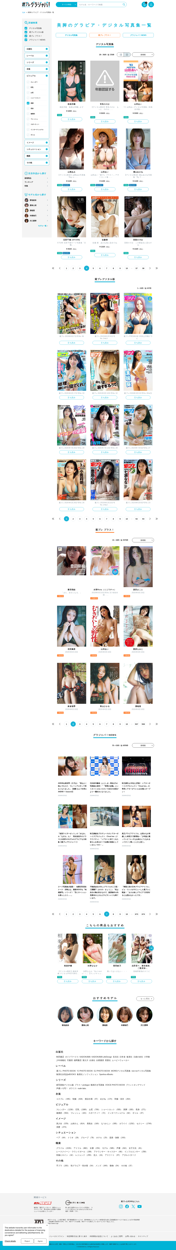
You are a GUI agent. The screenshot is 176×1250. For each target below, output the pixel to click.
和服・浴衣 (123, 1099)
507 (136, 724)
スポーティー (35, 124)
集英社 (129, 1057)
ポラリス (73, 1088)
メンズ (102, 1166)
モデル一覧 (42, 226)
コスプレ (64, 1099)
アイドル (81, 1148)
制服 (78, 1099)
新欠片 (85, 1060)
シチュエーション (34, 149)
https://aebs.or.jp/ (53, 1223)
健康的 (33, 113)
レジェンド (84, 1155)
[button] (151, 948)
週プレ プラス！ (35, 36)
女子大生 (136, 1148)
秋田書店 (60, 1057)
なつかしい (109, 1123)
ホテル (102, 1137)
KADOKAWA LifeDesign (102, 1057)
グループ (88, 1137)
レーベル (30, 56)
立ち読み (72, 119)
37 (137, 268)
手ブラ (63, 1166)
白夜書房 (100, 1060)
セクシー (145, 1123)
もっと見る (145, 999)
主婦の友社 (138, 1057)
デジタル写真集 (35, 28)
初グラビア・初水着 (82, 1166)
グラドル (64, 1148)
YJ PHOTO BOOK (85, 1071)
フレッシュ (34, 119)
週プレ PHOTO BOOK (66, 1071)
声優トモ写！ (62, 1088)
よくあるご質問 (117, 1236)
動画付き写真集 (97, 1085)
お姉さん (78, 1123)
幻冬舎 (122, 1057)
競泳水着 (92, 1099)
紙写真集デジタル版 (65, 1085)
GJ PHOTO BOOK (102, 1071)
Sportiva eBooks (106, 1074)
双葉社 (108, 1060)
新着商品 (28, 178)
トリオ (74, 1137)
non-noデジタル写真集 (141, 1071)
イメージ (30, 143)
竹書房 (70, 1060)
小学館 (147, 1057)
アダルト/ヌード (129, 1155)
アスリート (113, 1155)
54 (143, 519)
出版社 (29, 49)
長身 (32, 108)
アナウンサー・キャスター (108, 1151)
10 (127, 268)
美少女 (63, 1123)
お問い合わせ (130, 1236)
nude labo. (82, 1088)
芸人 (99, 1155)
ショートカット (36, 98)
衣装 (28, 69)
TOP (23, 12)
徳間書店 (78, 1060)
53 (137, 519)
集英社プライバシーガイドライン (51, 1236)
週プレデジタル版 (36, 32)
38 (143, 268)
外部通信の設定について (99, 1236)
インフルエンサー (135, 1151)
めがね (106, 1099)
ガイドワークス (72, 1057)
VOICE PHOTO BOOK (115, 1085)
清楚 (62, 1127)
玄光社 (116, 1057)
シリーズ (30, 62)
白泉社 (92, 1060)
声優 (122, 1148)
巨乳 (32, 87)
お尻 (32, 92)
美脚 (32, 103)
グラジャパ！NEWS (37, 40)
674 (143, 914)
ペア (61, 1137)
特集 (26, 186)
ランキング (29, 182)
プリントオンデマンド (135, 1085)
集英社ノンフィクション (87, 1074)
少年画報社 (61, 1060)
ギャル (33, 135)
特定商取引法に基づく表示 (77, 1236)
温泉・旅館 (118, 1137)
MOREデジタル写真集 (121, 1071)
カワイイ (127, 1123)
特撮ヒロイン (65, 1155)
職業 (28, 156)
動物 (115, 1166)
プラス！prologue (82, 1085)
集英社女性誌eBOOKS (66, 1074)
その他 (29, 163)
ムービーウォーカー (120, 1060)
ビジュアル (31, 76)
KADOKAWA (85, 1057)
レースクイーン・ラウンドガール (74, 1151)
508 (143, 724)
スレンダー (34, 82)
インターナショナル (37, 129)
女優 (95, 1148)
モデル (108, 1148)
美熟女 (93, 1123)
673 (136, 914)
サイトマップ (143, 1236)
